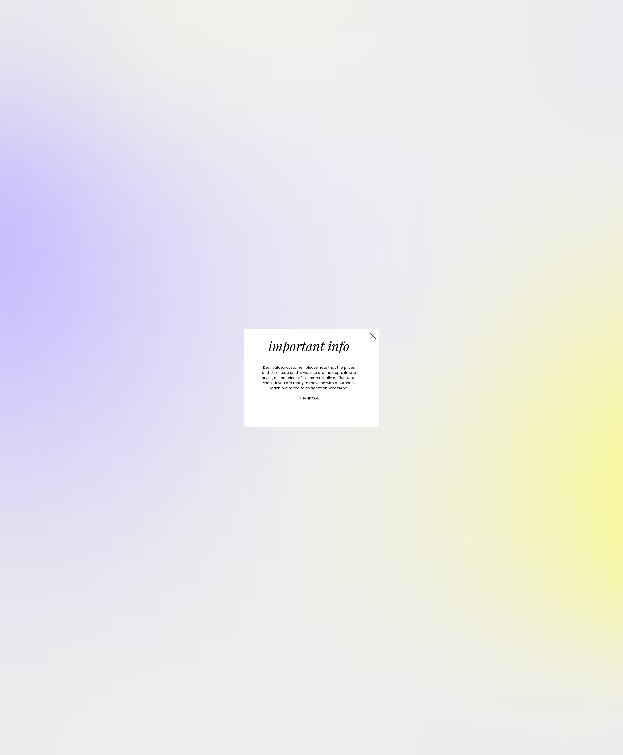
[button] (373, 336)
